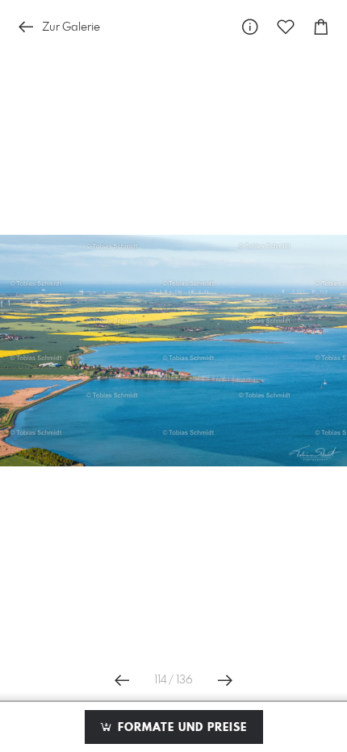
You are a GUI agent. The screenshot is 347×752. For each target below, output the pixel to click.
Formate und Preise (180, 727)
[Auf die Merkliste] (285, 27)
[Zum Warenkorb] (321, 27)
